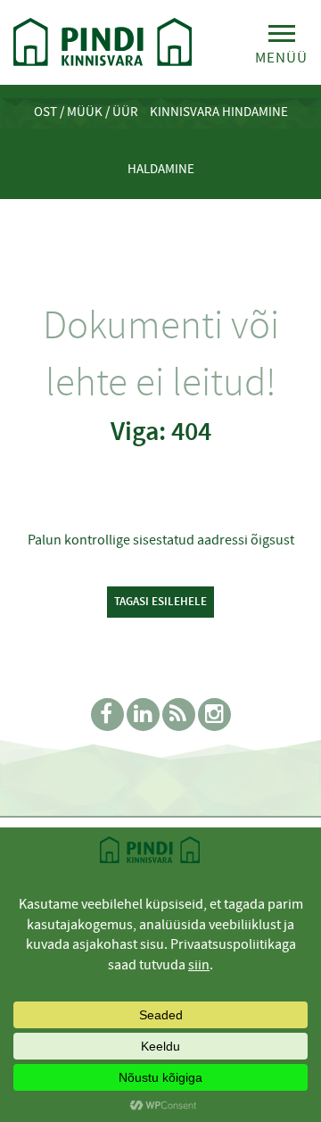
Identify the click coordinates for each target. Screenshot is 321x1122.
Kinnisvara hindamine (219, 112)
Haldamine (161, 169)
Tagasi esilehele (160, 601)
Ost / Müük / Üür (86, 112)
